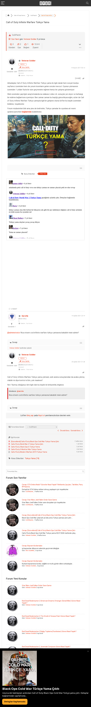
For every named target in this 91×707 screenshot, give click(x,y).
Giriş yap (30, 415)
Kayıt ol (41, 415)
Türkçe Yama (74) (32, 458)
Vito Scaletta (29, 550)
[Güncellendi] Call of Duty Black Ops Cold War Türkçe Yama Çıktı (35, 441)
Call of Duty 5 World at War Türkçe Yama (26, 449)
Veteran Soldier (30, 39)
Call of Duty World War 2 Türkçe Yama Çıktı (27, 444)
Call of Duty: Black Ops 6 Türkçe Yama (25, 447)
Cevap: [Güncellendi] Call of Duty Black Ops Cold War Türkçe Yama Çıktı (48, 515)
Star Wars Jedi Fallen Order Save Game (36, 585)
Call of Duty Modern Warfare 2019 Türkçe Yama (29, 452)
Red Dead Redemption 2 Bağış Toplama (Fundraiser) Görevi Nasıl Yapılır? (49, 631)
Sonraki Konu (76, 430)
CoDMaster (29, 491)
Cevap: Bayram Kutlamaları (32, 546)
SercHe (25, 316)
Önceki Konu (64, 430)
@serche (20, 391)
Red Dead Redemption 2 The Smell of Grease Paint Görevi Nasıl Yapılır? (48, 616)
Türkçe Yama (43, 173)
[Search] (87, 3)
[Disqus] (45, 208)
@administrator (13, 333)
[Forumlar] (8, 15)
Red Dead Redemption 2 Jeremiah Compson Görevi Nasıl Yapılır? (46, 647)
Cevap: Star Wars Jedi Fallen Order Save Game (39, 500)
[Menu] (3, 3)
